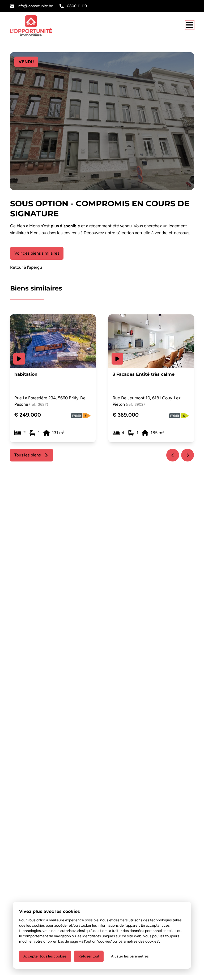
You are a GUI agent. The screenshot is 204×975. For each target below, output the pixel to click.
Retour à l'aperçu (26, 267)
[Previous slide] (172, 455)
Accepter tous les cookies (45, 956)
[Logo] (35, 25)
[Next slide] (187, 455)
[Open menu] (189, 25)
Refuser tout (88, 956)
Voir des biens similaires (36, 253)
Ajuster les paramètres (130, 956)
